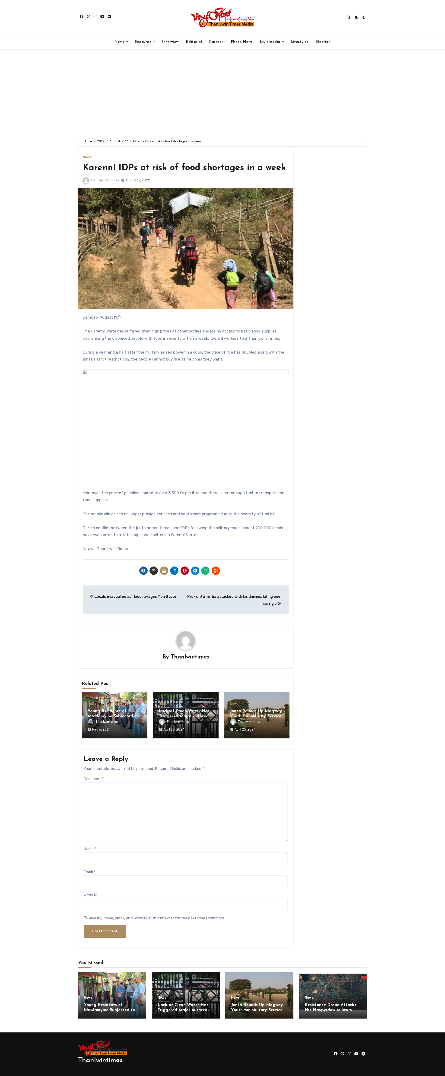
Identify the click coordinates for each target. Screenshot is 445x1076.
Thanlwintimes (108, 180)
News (120, 42)
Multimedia (271, 42)
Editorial (194, 42)
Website (90, 895)
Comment (93, 779)
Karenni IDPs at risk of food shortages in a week (184, 168)
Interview (170, 42)
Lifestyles (299, 42)
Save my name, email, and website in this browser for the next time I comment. (157, 918)
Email (89, 872)
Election (323, 42)
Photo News (242, 42)
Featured (144, 42)
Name (90, 849)
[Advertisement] (222, 92)
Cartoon (216, 42)
